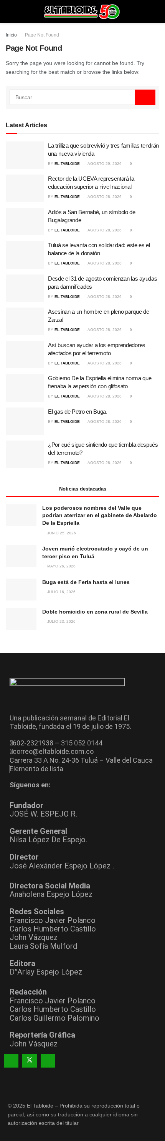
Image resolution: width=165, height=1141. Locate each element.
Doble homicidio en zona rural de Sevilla (95, 612)
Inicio (11, 35)
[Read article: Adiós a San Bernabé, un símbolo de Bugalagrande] (25, 222)
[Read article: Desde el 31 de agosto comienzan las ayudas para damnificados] (25, 288)
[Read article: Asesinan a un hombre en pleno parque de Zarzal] (25, 321)
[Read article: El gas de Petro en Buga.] (25, 421)
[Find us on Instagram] (48, 1061)
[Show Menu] (9, 11)
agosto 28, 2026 (104, 197)
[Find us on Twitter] (29, 1061)
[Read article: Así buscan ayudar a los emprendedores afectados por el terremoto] (25, 355)
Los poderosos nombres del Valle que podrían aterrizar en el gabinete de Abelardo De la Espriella (99, 515)
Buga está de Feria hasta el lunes (86, 582)
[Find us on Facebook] (11, 1061)
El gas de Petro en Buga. (77, 411)
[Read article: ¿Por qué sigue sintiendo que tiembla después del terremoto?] (25, 454)
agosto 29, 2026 (104, 163)
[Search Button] (156, 11)
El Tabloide (67, 163)
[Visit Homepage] (82, 11)
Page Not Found (42, 35)
